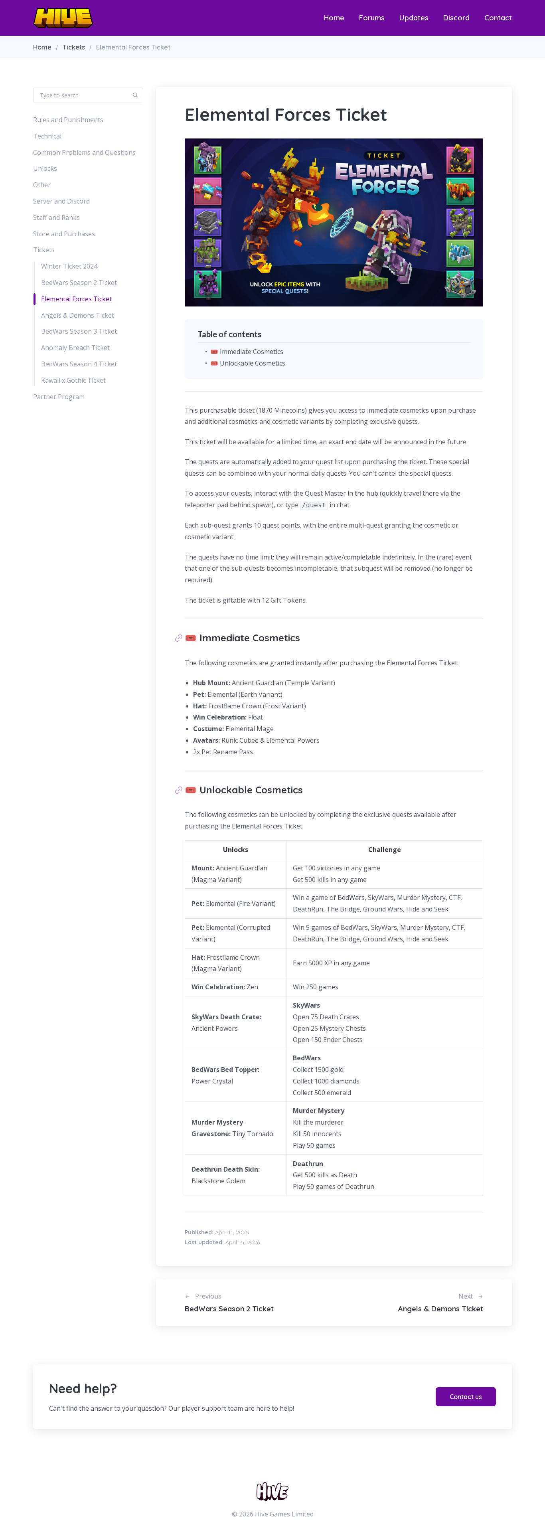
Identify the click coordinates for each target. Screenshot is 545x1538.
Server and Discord (61, 201)
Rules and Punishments (68, 119)
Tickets (74, 47)
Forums (372, 17)
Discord (456, 17)
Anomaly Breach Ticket (75, 347)
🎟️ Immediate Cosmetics (246, 351)
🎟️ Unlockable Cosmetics (247, 363)
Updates (413, 17)
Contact (498, 17)
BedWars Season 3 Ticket (79, 331)
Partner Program (59, 396)
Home (334, 17)
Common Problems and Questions (84, 152)
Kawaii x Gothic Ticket (73, 380)
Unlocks (45, 168)
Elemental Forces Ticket (76, 299)
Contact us (466, 1397)
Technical (47, 136)
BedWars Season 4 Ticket (79, 364)
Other (42, 184)
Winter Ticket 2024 (69, 266)
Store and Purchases (64, 233)
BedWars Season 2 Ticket (79, 282)
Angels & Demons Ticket (77, 315)
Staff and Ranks (56, 217)
